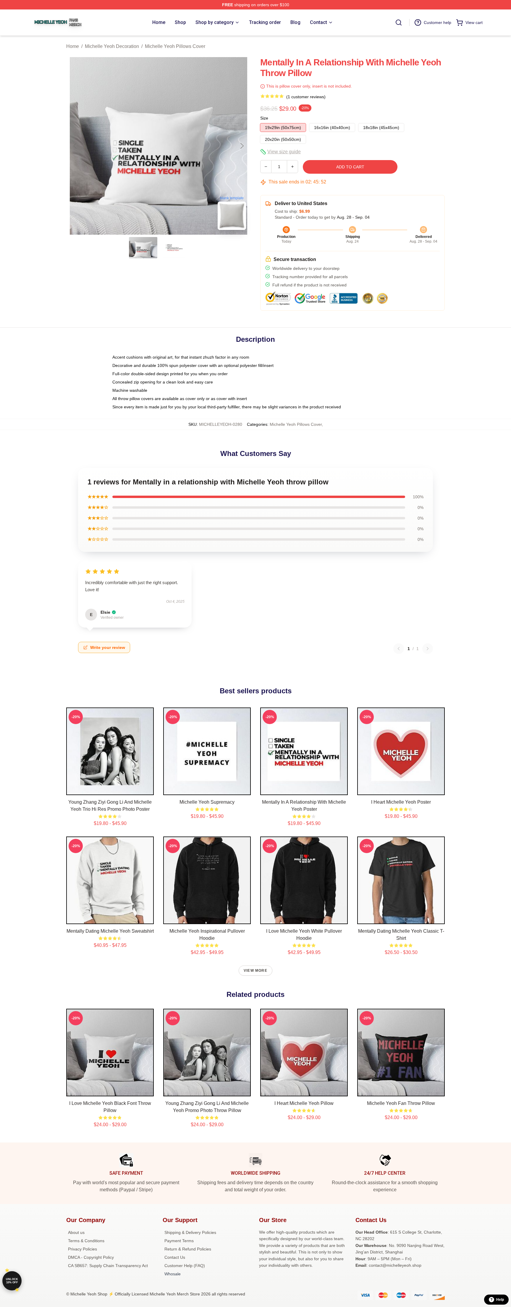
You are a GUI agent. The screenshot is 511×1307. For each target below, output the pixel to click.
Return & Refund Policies (187, 1249)
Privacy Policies (82, 1249)
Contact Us (174, 1257)
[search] (399, 22)
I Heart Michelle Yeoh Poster (401, 802)
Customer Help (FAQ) (184, 1265)
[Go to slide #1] (143, 247)
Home (72, 46)
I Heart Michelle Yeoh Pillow (304, 1103)
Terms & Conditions (86, 1240)
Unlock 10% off (12, 1281)
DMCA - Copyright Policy (91, 1257)
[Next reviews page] (427, 648)
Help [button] (500, 1300)
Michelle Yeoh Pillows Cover (175, 46)
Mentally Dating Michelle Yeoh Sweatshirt (110, 931)
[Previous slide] (75, 146)
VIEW (110, 789)
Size (264, 118)
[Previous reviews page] (398, 648)
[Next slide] (241, 146)
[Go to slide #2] (174, 247)
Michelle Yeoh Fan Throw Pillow (401, 1103)
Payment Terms (179, 1240)
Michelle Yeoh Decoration (112, 46)
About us (76, 1232)
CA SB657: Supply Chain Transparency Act (108, 1265)
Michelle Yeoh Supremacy (207, 802)
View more (255, 970)
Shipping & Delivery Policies (190, 1232)
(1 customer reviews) (306, 96)
